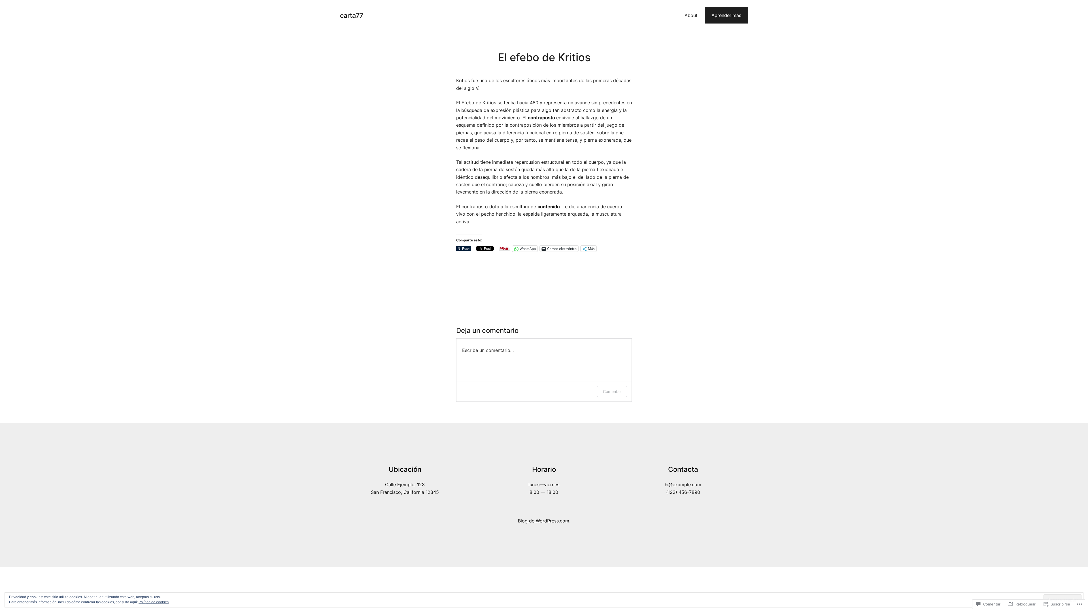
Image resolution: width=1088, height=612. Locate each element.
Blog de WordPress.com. (544, 521)
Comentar (612, 391)
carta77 (351, 15)
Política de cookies (154, 602)
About (691, 15)
